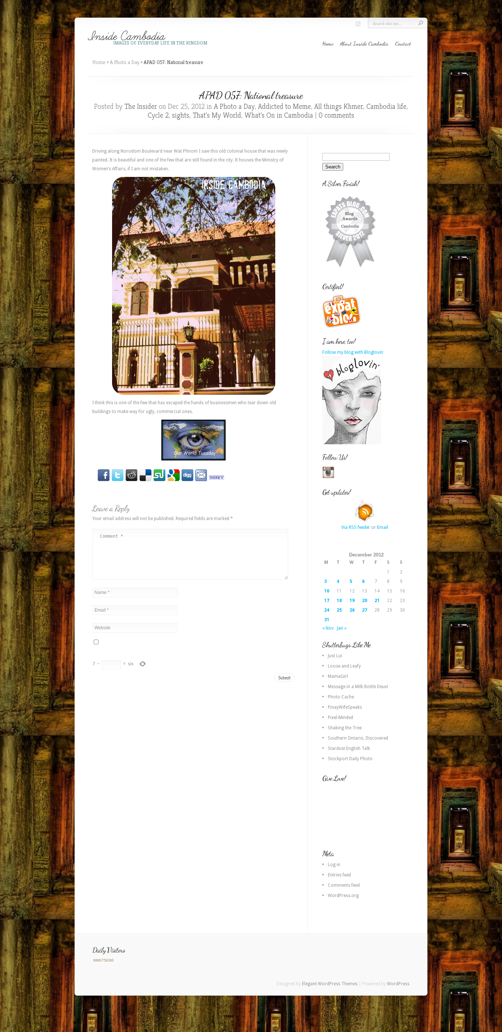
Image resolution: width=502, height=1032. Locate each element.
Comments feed (344, 885)
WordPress (398, 983)
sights (180, 115)
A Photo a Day (124, 62)
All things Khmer (338, 106)
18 (339, 600)
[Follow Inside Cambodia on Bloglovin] (351, 442)
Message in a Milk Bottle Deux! (358, 686)
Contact (403, 43)
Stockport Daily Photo (350, 758)
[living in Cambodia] (342, 327)
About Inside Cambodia (364, 43)
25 (339, 610)
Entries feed (339, 875)
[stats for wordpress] (104, 961)
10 (326, 591)
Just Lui (335, 655)
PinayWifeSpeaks (345, 707)
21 (377, 600)
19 (352, 600)
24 (326, 610)
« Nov (328, 628)
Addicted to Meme (284, 106)
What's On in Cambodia (278, 115)
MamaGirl (338, 676)
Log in (334, 864)
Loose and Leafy (344, 666)
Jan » (342, 628)
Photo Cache (341, 697)
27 (364, 610)
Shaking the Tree (345, 727)
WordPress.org (343, 895)
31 (326, 619)
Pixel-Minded (340, 717)
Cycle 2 (158, 115)
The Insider (140, 106)
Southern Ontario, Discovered (358, 738)
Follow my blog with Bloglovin (352, 352)
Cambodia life (386, 106)
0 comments (336, 115)
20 (364, 600)
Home (327, 43)
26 (352, 610)
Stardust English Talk (349, 748)
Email (382, 527)
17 (326, 600)
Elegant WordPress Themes (330, 983)
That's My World (217, 115)
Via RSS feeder (355, 527)
